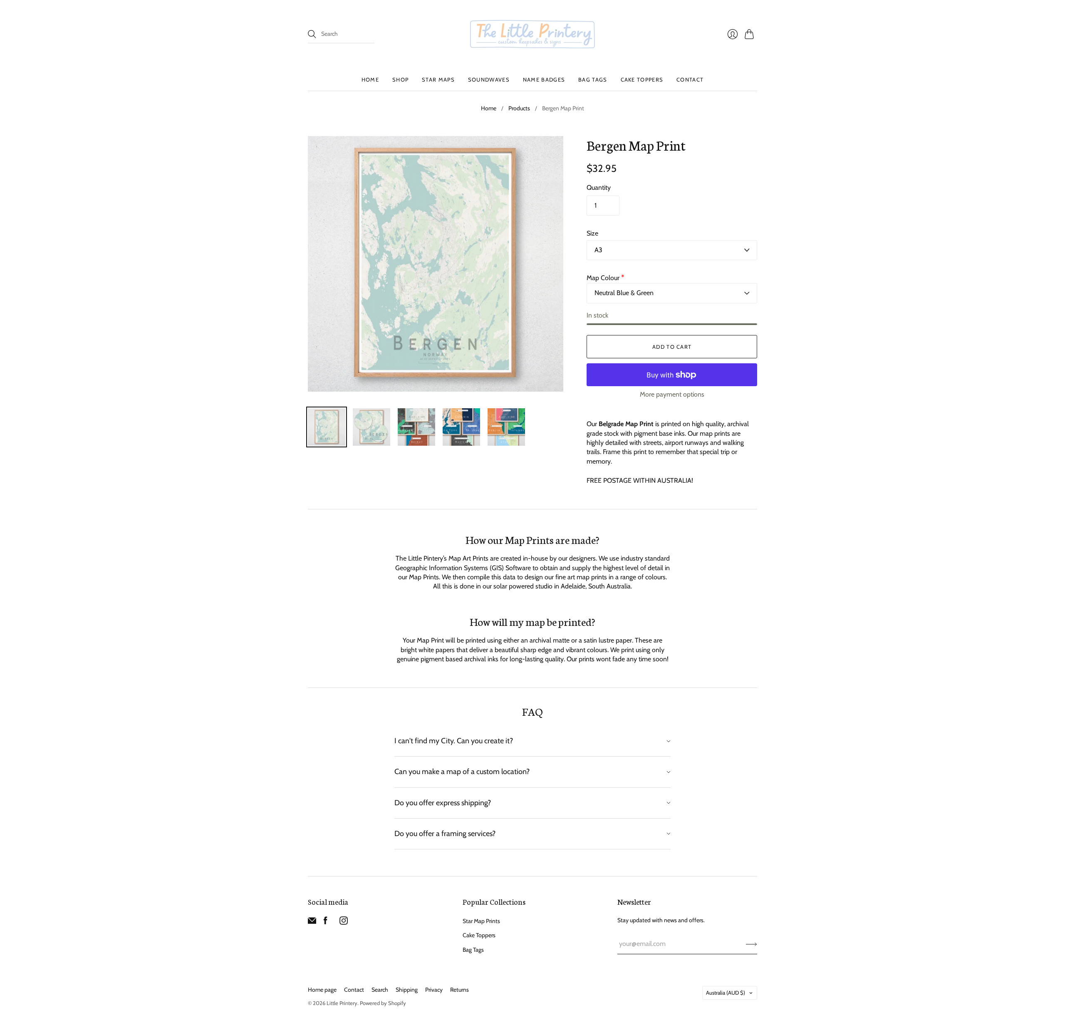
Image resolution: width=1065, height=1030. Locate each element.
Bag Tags (592, 79)
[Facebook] (325, 922)
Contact (689, 79)
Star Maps (438, 79)
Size (592, 233)
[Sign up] (751, 943)
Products (519, 108)
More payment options (672, 394)
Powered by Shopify (383, 1003)
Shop (400, 79)
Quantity (599, 187)
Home (370, 79)
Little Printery (342, 1003)
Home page (322, 989)
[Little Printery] (532, 34)
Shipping (407, 989)
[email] (312, 922)
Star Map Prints (481, 921)
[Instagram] (343, 922)
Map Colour (605, 278)
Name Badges (544, 79)
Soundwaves (489, 79)
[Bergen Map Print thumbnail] (326, 427)
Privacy (434, 989)
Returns (459, 989)
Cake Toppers (642, 79)
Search (380, 989)
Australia (725, 992)
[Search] (312, 34)
